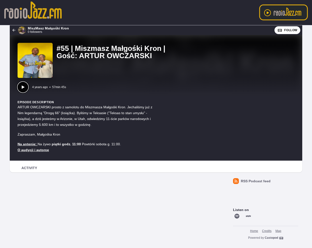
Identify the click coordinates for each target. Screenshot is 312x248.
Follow (290, 30)
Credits (267, 231)
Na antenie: (28, 144)
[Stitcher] (248, 216)
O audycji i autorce (33, 150)
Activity (29, 168)
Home (254, 231)
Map (278, 231)
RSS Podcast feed (256, 181)
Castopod (271, 237)
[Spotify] (237, 216)
